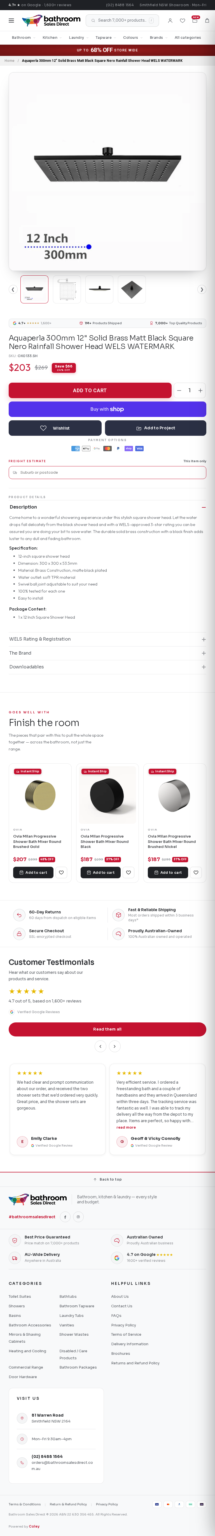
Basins (15, 1315)
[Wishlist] (182, 20)
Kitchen (50, 37)
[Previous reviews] (100, 1046)
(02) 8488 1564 (120, 5)
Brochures (120, 1353)
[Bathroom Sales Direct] (51, 20)
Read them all (107, 1029)
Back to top (111, 1179)
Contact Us (121, 1306)
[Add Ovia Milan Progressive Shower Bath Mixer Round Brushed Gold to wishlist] (61, 872)
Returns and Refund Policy (135, 1363)
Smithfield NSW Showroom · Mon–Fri (173, 5)
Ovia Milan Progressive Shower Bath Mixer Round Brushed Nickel (172, 841)
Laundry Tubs (71, 1315)
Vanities (66, 1325)
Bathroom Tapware (76, 1306)
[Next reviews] (115, 1046)
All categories (188, 37)
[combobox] (111, 472)
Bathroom (21, 37)
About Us (120, 1296)
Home (9, 61)
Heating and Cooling (27, 1351)
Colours (130, 37)
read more (126, 1127)
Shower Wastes (74, 1334)
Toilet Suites (20, 1296)
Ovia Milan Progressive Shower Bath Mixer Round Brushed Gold (37, 841)
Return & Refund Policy (68, 1504)
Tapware (104, 37)
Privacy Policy (123, 1325)
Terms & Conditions (25, 1504)
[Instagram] (78, 1216)
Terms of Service (126, 1334)
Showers (17, 1306)
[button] (207, 20)
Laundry (76, 37)
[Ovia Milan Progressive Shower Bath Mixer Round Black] (107, 795)
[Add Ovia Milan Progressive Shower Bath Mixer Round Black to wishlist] (128, 872)
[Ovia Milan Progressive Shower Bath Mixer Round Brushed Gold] (40, 795)
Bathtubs (68, 1296)
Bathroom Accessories (30, 1325)
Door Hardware (23, 1376)
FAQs (116, 1315)
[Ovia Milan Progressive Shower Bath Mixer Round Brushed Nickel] (175, 795)
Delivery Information (129, 1344)
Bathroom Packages (78, 1367)
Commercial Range (26, 1367)
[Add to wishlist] (55, 428)
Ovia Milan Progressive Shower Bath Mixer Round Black (105, 841)
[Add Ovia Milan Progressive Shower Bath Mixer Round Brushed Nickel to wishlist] (196, 872)
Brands (156, 37)
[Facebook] (65, 1216)
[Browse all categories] (11, 20)
